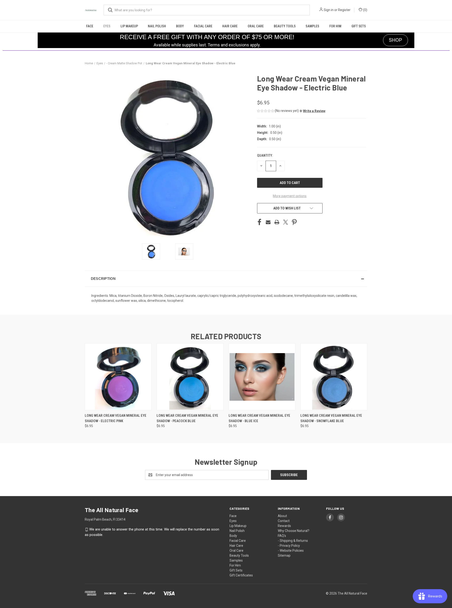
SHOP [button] (395, 40)
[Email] (268, 222)
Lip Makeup (129, 26)
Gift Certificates (241, 575)
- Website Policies (291, 550)
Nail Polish (157, 26)
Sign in (329, 10)
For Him (335, 26)
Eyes (106, 26)
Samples (312, 26)
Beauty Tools (285, 26)
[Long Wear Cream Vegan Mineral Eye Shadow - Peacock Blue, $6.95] (189, 376)
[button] (312, 111)
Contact (284, 521)
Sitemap (284, 555)
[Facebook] (259, 222)
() (364, 10)
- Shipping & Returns (293, 541)
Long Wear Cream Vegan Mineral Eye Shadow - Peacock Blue (187, 418)
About (282, 516)
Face (89, 26)
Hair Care (230, 26)
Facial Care (203, 26)
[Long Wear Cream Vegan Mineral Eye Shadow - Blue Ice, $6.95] (262, 376)
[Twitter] (285, 222)
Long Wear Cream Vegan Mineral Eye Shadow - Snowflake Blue (331, 418)
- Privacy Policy (289, 545)
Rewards (284, 526)
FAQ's (282, 536)
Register (344, 10)
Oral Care (256, 26)
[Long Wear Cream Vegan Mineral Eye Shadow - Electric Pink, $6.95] (118, 376)
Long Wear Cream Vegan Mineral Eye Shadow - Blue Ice (259, 418)
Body (180, 26)
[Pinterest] (294, 222)
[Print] (276, 222)
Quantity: (265, 155)
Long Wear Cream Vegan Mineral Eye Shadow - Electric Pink (115, 418)
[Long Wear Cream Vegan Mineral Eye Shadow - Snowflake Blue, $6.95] (333, 376)
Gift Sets (358, 26)
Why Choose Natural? (293, 531)
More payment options (290, 196)
